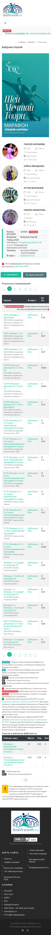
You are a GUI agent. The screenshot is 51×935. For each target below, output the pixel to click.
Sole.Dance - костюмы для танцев (19, 908)
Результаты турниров (13, 868)
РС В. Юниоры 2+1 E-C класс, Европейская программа (14, 530)
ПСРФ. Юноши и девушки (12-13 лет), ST (13, 386)
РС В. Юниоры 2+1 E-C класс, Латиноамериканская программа (14, 548)
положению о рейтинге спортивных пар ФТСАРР (20, 702)
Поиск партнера (37, 850)
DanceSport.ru (10, 911)
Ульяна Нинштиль (35, 210)
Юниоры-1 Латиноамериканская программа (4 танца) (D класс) (14, 761)
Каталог (31, 42)
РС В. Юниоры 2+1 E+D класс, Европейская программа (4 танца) (13, 424)
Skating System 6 (11, 904)
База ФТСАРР (36, 275)
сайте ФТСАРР (21, 266)
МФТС (7, 897)
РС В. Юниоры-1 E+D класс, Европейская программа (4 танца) (14, 459)
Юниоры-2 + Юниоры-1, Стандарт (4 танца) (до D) (14, 591)
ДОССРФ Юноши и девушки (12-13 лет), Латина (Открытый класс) (13, 625)
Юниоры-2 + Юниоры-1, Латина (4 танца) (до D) (14, 607)
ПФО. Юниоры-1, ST (13, 349)
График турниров (11, 862)
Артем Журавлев (34, 188)
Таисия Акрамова (34, 144)
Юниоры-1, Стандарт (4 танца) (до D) (14, 563)
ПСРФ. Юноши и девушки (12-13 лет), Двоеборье (13, 404)
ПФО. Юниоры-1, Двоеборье (12, 316)
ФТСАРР (8, 891)
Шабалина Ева (27, 255)
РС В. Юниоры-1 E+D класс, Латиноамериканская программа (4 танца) (14, 477)
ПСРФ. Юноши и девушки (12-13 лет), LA (13, 367)
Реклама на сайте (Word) (37, 860)
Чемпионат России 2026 (12, 878)
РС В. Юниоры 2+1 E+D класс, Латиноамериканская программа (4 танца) (14, 443)
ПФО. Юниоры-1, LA (13, 333)
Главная (21, 42)
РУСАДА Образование (14, 915)
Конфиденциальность (39, 867)
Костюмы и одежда (38, 853)
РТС (6, 901)
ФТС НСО (8, 894)
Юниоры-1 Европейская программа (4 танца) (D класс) (13, 748)
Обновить (12, 275)
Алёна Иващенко (34, 166)
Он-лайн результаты (13, 871)
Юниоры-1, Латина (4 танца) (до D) (14, 577)
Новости (8, 858)
